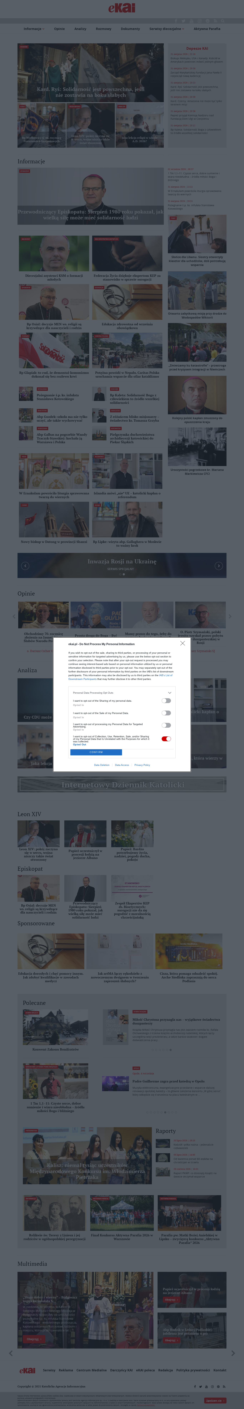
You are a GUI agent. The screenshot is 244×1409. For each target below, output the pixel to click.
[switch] (166, 700)
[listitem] (122, 693)
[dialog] (122, 704)
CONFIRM (96, 752)
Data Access (122, 765)
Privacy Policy (142, 765)
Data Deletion (101, 765)
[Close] (183, 644)
